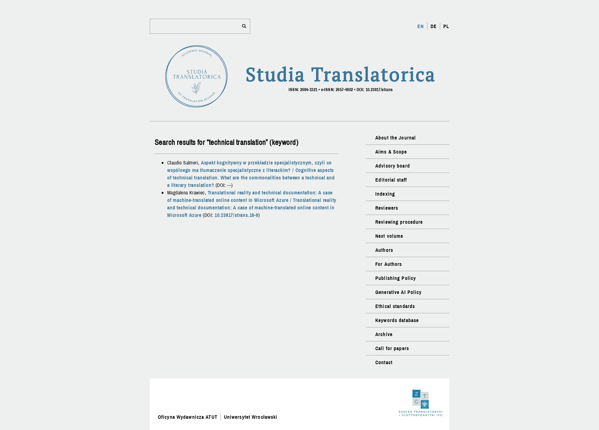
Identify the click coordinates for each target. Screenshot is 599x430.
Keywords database (397, 320)
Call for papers (392, 348)
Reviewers (386, 207)
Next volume (389, 235)
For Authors (388, 264)
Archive (383, 334)
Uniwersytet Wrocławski (251, 416)
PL (446, 26)
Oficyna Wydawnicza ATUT (187, 416)
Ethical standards (395, 306)
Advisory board (392, 165)
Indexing (385, 193)
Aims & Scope (391, 151)
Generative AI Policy (398, 292)
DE (434, 26)
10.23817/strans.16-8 (236, 215)
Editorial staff (391, 179)
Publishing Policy (395, 278)
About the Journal (395, 137)
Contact (383, 362)
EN (420, 26)
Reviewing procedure (399, 221)
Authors (384, 250)
